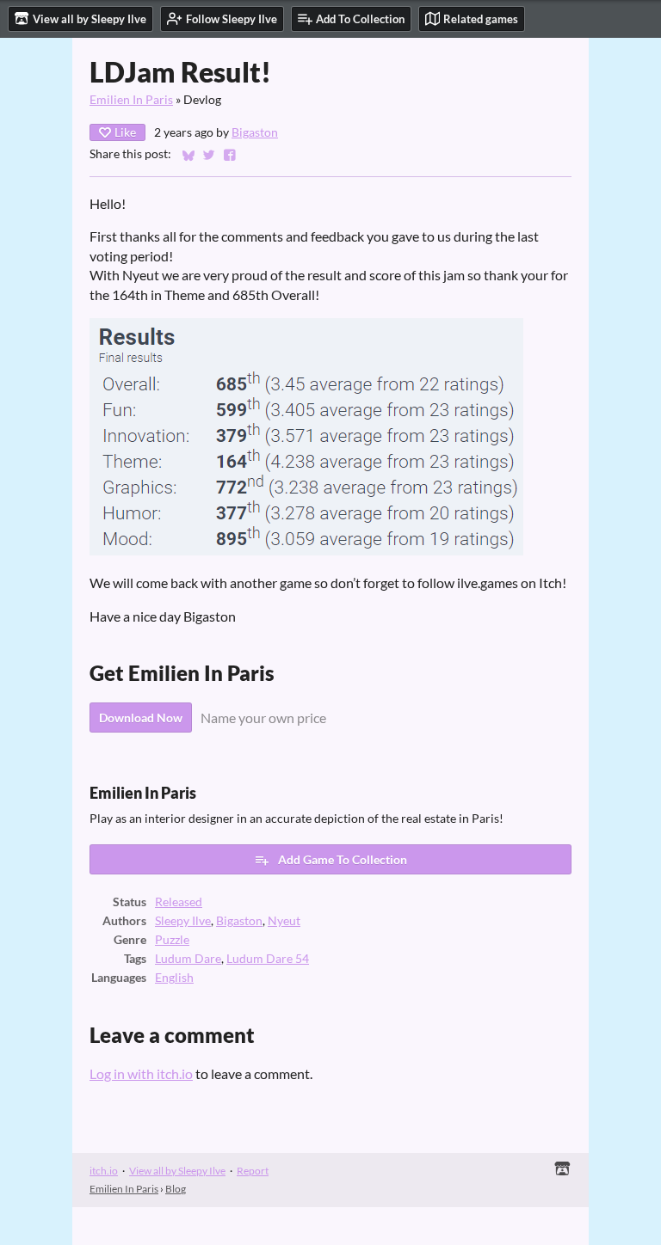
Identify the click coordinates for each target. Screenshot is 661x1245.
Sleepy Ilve (183, 921)
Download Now (140, 717)
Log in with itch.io (141, 1073)
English (174, 977)
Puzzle (172, 940)
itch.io (104, 1170)
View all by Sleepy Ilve (177, 1170)
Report (253, 1170)
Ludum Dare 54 (267, 959)
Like (125, 132)
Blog (175, 1188)
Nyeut (284, 921)
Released (178, 902)
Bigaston (255, 132)
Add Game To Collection (342, 859)
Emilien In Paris (131, 100)
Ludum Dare (188, 959)
